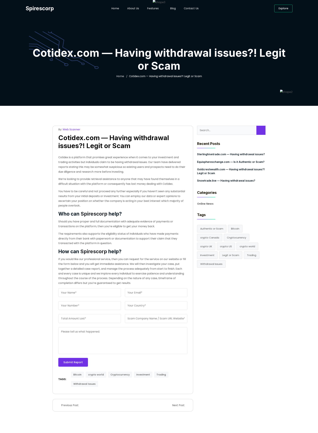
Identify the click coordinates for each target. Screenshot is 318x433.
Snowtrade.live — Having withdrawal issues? (226, 180)
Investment (143, 374)
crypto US (226, 246)
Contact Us (191, 8)
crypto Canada (209, 237)
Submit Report (73, 362)
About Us (133, 8)
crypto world (96, 374)
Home (115, 8)
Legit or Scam (230, 255)
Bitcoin (77, 374)
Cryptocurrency (120, 374)
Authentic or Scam (211, 228)
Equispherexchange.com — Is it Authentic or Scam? (231, 162)
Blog (173, 8)
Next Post (178, 405)
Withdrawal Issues (84, 384)
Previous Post (69, 405)
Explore (283, 8)
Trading (161, 374)
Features (153, 8)
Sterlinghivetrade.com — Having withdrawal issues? (231, 154)
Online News (205, 204)
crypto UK (206, 246)
